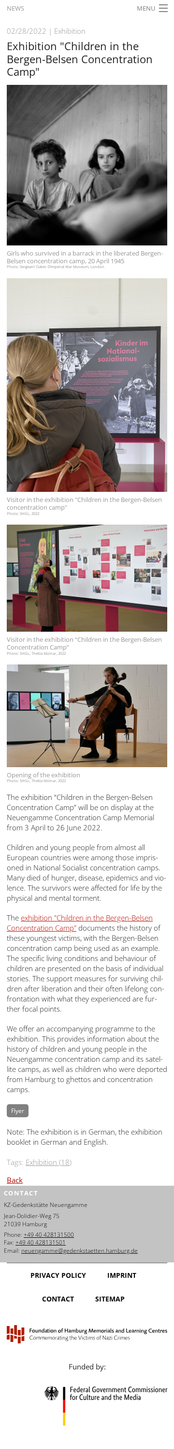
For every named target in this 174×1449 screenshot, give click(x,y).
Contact (58, 1298)
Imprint (121, 1275)
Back (15, 1180)
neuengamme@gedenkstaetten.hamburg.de (79, 1250)
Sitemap (110, 1298)
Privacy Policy (58, 1275)
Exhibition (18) (49, 1162)
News (15, 8)
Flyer (17, 1111)
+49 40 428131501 (40, 1242)
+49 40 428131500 (49, 1235)
